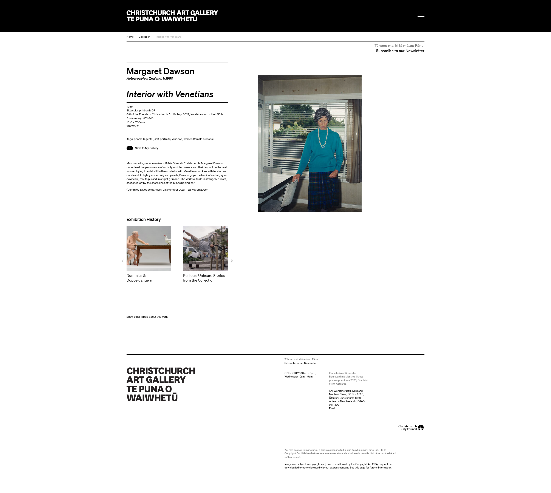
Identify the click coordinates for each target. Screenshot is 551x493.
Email (332, 408)
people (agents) (143, 139)
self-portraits (162, 139)
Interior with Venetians (168, 37)
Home (130, 37)
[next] (231, 261)
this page (360, 467)
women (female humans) (199, 139)
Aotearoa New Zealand (144, 78)
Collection (144, 37)
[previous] (122, 261)
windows (177, 139)
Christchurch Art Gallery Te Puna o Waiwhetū (172, 16)
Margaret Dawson (161, 71)
